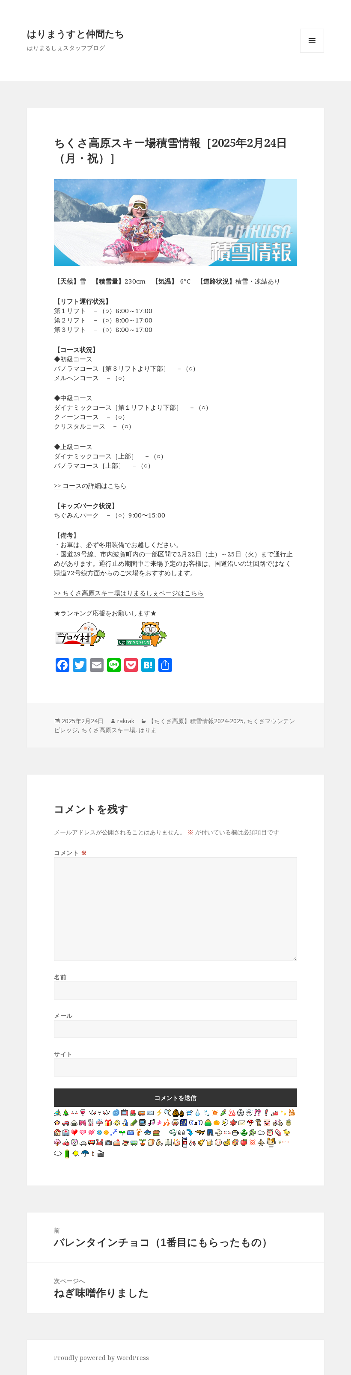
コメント (70, 853)
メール (63, 1015)
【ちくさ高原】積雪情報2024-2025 (196, 721)
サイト (63, 1054)
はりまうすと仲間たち (76, 33)
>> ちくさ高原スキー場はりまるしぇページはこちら (129, 592)
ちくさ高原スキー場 (108, 730)
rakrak (125, 721)
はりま (148, 730)
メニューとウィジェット (312, 52)
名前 (60, 977)
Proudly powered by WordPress (101, 1358)
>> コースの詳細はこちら (90, 485)
